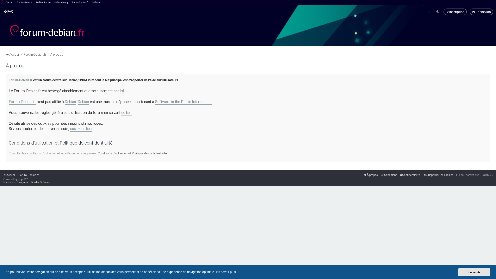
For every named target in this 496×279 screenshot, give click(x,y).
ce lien (126, 112)
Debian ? (96, 2)
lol (122, 91)
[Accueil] (47, 30)
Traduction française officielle (21, 182)
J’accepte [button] (474, 272)
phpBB (22, 179)
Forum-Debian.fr (80, 2)
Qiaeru (46, 182)
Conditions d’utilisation (112, 153)
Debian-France (24, 2)
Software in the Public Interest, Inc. (183, 102)
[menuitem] (8, 11)
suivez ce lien (81, 129)
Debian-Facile (43, 2)
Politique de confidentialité (149, 153)
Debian (9, 2)
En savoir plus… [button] (227, 272)
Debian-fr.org (61, 2)
